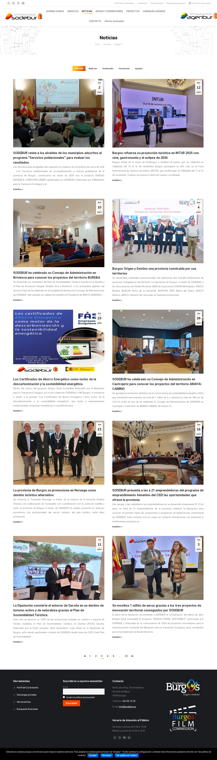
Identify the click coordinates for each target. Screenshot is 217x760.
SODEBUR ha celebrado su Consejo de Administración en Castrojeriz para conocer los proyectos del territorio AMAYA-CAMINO (157, 384)
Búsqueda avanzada (176, 3)
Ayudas (138, 68)
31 (126, 656)
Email (65, 687)
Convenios (142, 3)
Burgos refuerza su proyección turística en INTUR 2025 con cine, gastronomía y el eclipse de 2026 (155, 155)
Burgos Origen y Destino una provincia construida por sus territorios (154, 271)
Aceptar (93, 755)
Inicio (97, 44)
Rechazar (106, 755)
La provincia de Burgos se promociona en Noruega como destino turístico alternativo (54, 492)
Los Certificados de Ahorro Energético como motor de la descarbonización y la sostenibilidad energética (54, 381)
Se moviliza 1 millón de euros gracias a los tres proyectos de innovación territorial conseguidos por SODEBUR (156, 608)
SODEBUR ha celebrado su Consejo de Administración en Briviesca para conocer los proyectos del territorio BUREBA (56, 275)
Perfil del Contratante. (28, 687)
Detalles (17, 189)
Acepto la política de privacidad (80, 697)
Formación (124, 68)
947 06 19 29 (128, 701)
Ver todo (79, 68)
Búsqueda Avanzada (27, 709)
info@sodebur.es (127, 706)
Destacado (107, 68)
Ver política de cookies (127, 755)
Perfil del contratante (124, 3)
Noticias (93, 68)
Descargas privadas (27, 694)
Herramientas (156, 3)
